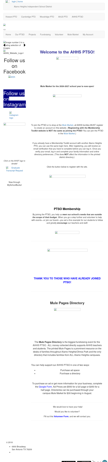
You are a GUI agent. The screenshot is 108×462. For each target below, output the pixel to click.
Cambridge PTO (28, 16)
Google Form (45, 386)
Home (8, 34)
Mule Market (73, 34)
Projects (32, 34)
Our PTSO (19, 34)
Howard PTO (11, 16)
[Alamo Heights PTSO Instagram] (14, 116)
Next (25, 45)
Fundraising (45, 34)
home (20, 1)
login (14, 1)
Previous (4, 45)
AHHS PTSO (77, 16)
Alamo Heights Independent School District (33, 6)
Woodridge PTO (47, 16)
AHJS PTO (63, 16)
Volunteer (59, 34)
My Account (88, 34)
